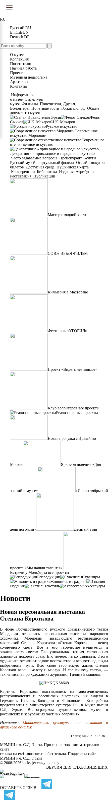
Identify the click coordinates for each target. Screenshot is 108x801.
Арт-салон (19, 82)
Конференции (23, 171)
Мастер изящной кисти (67, 215)
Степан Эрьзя (49, 117)
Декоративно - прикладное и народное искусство (52, 153)
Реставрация (21, 176)
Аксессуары (94, 586)
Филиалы (30, 104)
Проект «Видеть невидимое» (72, 369)
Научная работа (23, 68)
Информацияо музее (21, 97)
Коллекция (19, 59)
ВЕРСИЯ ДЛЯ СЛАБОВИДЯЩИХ (77, 767)
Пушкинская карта (72, 167)
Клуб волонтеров (62, 408)
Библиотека (47, 171)
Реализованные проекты (77, 412)
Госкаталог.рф (73, 108)
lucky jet (29, 763)
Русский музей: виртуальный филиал (42, 162)
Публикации (43, 176)
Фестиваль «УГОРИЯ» (67, 331)
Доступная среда (40, 167)
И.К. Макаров (63, 122)
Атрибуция (85, 171)
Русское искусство (61, 126)
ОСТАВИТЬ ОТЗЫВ (18, 787)
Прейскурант (70, 158)
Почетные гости (45, 108)
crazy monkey (48, 763)
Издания (66, 171)
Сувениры (91, 577)
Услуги (90, 158)
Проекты (17, 73)
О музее (17, 54)
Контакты (18, 86)
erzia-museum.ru (31, 754)
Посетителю (20, 63)
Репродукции (48, 577)
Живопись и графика (68, 581)
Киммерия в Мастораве (68, 292)
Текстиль (52, 586)
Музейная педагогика (28, 77)
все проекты (88, 408)
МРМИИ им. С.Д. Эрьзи (21, 758)
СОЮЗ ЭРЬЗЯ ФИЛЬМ (68, 253)
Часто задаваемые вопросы (34, 158)
